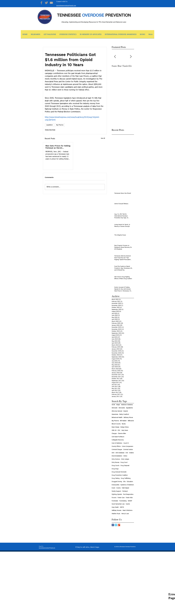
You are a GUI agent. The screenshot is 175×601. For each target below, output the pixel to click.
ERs (124, 481)
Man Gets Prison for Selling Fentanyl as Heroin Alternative (57, 147)
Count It (126, 443)
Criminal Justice (128, 449)
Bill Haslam (123, 420)
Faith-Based (125, 488)
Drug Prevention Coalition (120, 475)
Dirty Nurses (115, 462)
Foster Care (121, 497)
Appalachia (129, 408)
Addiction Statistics (127, 404)
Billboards (131, 420)
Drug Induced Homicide (119, 472)
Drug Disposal (125, 465)
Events (118, 488)
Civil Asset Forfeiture (118, 436)
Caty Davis (124, 430)
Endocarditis (115, 485)
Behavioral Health (117, 417)
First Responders (128, 494)
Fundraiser (115, 501)
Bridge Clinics (125, 427)
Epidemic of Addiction (127, 485)
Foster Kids (129, 497)
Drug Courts (115, 465)
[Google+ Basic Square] (119, 525)
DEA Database (120, 453)
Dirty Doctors (116, 459)
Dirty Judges (125, 459)
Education (130, 481)
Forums (114, 497)
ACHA (113, 404)
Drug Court (124, 462)
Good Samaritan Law (118, 504)
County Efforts (116, 446)
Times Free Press (50, 130)
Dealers (131, 453)
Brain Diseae (115, 427)
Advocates (122, 408)
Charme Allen (122, 433)
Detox (125, 456)
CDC (119, 430)
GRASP (130, 501)
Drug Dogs (115, 469)
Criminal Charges (117, 449)
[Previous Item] (115, 56)
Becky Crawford (124, 414)
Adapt (118, 404)
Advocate (114, 408)
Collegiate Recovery (118, 440)
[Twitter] (46, 3)
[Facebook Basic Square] (113, 525)
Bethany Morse (128, 417)
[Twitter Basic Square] (116, 525)
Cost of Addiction (117, 443)
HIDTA (122, 507)
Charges (114, 433)
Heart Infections (127, 510)
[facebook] (124, 599)
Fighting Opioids (117, 494)
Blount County (116, 424)
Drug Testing (116, 478)
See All (103, 138)
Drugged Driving (117, 481)
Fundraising (123, 501)
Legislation (49, 125)
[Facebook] (41, 3)
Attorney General (117, 411)
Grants (128, 504)
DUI (127, 453)
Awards (125, 411)
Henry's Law (125, 513)
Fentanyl (125, 491)
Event (113, 488)
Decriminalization (117, 456)
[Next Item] (131, 56)
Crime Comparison (127, 446)
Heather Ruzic (116, 513)
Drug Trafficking (126, 478)
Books (124, 424)
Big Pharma (59, 125)
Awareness (115, 414)
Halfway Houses (116, 510)
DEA (113, 453)
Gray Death (115, 507)
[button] (50, 35)
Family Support (116, 491)
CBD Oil (114, 430)
